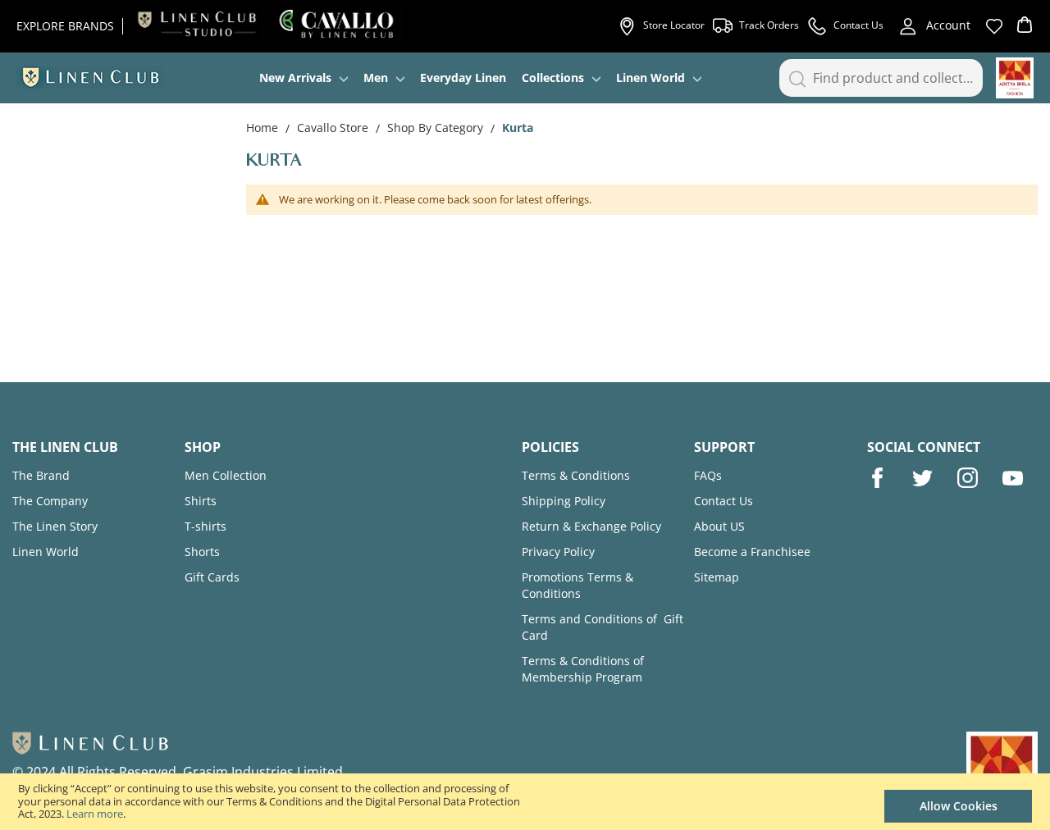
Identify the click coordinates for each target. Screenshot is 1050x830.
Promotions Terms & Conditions (577, 585)
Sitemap (716, 577)
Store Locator (674, 25)
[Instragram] (967, 477)
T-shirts (205, 526)
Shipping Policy (563, 500)
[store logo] (90, 77)
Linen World (45, 551)
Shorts (202, 551)
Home (263, 127)
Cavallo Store (334, 127)
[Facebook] (877, 477)
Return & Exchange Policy (591, 526)
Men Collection (226, 475)
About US (719, 526)
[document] (525, 801)
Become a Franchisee (752, 551)
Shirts (201, 500)
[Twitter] (922, 477)
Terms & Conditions (576, 475)
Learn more (94, 813)
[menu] (480, 77)
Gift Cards (212, 577)
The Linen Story (55, 526)
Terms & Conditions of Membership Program (583, 669)
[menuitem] (303, 77)
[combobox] (881, 78)
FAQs (708, 475)
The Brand (41, 475)
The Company (50, 500)
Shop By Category (436, 127)
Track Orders (769, 25)
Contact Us (858, 25)
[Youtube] (1012, 477)
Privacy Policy (558, 551)
